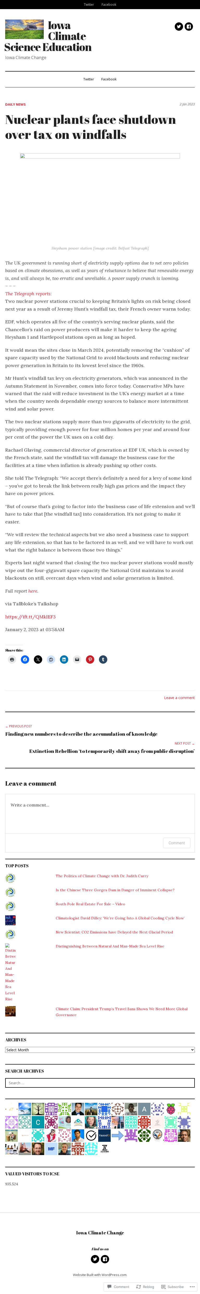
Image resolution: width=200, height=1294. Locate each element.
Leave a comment (179, 697)
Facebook (109, 4)
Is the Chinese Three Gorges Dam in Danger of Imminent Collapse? (115, 890)
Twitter (89, 4)
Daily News (15, 104)
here (32, 591)
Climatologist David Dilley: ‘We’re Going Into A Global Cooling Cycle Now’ (120, 918)
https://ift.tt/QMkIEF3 (30, 617)
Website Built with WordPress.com (100, 1274)
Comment (176, 843)
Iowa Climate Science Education (47, 36)
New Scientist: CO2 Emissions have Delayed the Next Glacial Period (114, 932)
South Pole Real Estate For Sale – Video (90, 904)
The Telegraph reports (28, 294)
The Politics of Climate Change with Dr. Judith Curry (102, 876)
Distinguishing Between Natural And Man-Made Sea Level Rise (110, 946)
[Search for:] (100, 1082)
